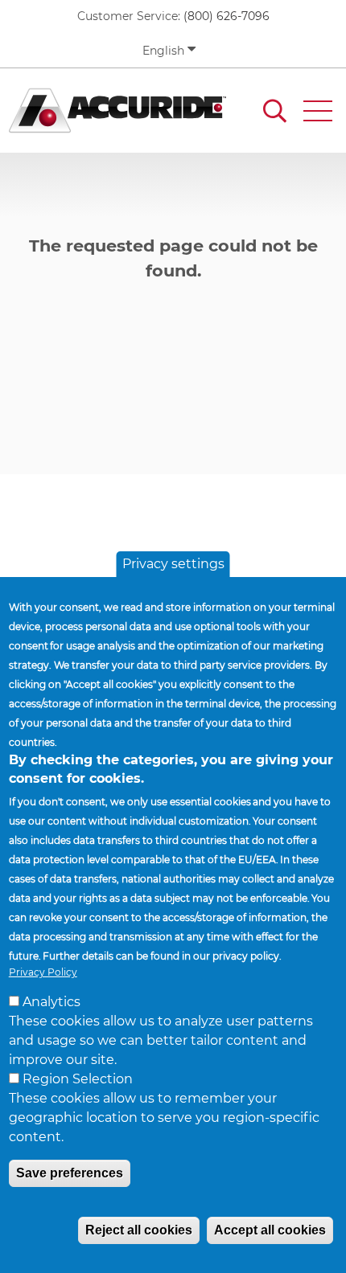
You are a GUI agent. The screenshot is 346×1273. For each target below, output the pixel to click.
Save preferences (69, 1173)
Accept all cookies (270, 1230)
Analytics (51, 1001)
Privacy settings (173, 563)
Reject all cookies (138, 1230)
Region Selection (78, 1079)
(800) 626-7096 (226, 16)
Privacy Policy (43, 972)
